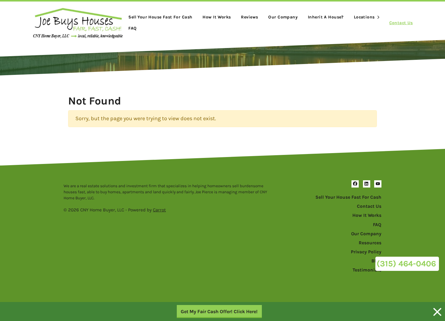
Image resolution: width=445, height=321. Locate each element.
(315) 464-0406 (406, 263)
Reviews (249, 17)
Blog (376, 261)
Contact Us (401, 22)
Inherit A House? (326, 17)
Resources (370, 243)
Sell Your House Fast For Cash (348, 197)
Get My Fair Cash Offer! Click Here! (219, 311)
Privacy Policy (366, 252)
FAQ (132, 28)
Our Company (283, 17)
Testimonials (367, 270)
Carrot (159, 210)
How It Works (217, 17)
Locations (364, 17)
